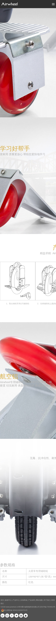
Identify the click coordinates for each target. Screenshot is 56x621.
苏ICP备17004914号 (47, 607)
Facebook (12, 616)
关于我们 (47, 600)
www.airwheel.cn (12, 607)
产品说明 (31, 600)
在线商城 (24, 600)
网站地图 (39, 600)
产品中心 (16, 600)
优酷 (7, 616)
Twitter (16, 616)
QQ (26, 616)
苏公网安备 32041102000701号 (15, 610)
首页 (2, 600)
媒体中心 (8, 600)
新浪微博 (3, 616)
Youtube (21, 616)
